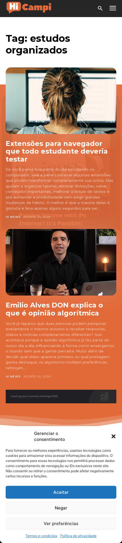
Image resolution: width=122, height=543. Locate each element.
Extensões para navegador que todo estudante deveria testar (57, 151)
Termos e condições (41, 536)
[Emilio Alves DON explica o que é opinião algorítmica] (61, 262)
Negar (61, 508)
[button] (113, 436)
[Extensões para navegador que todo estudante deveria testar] (61, 100)
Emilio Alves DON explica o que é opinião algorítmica (54, 309)
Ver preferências (61, 523)
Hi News (13, 217)
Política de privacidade (78, 536)
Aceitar (61, 492)
